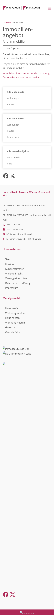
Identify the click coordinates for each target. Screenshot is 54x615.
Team (8, 259)
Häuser (10, 104)
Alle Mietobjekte (15, 91)
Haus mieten (12, 318)
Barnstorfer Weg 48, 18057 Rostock (23, 239)
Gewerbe (10, 327)
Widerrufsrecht (13, 273)
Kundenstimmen (14, 268)
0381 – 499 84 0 (14, 224)
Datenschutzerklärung (17, 283)
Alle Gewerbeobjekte (18, 151)
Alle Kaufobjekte (15, 118)
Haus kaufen (12, 308)
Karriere (10, 264)
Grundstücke (13, 137)
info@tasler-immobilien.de (19, 234)
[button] (49, 8)
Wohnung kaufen (15, 313)
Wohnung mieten (15, 322)
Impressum (11, 288)
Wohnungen (13, 98)
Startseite (7, 22)
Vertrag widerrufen (16, 278)
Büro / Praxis (13, 157)
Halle (9, 163)
